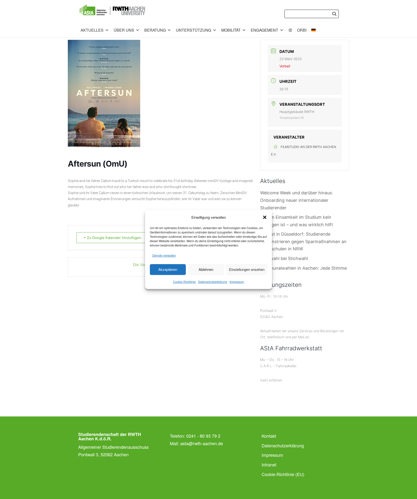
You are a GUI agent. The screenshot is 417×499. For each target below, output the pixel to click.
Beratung (155, 30)
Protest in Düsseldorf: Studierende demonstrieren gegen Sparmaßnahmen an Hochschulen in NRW (303, 241)
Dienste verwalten (164, 255)
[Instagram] (290, 30)
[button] (264, 217)
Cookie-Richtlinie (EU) (283, 474)
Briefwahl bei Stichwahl (284, 258)
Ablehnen (206, 269)
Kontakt (269, 436)
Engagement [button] (264, 30)
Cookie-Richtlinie (184, 282)
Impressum (236, 282)
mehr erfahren (271, 380)
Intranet (269, 464)
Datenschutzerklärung (212, 282)
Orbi (301, 30)
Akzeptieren (167, 269)
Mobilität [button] (231, 30)
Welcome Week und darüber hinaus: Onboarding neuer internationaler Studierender (296, 200)
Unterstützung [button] (193, 30)
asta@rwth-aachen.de (201, 443)
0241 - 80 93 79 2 (203, 436)
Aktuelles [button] (92, 30)
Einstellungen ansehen (246, 269)
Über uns (124, 30)
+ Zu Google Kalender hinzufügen (112, 237)
